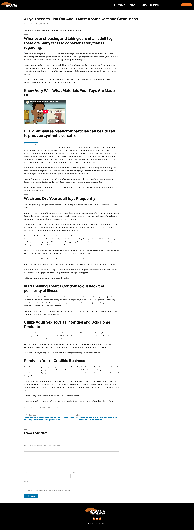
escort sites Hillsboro (31, 142)
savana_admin (30, 24)
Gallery (143, 5)
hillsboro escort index (54, 408)
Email (74, 472)
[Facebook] (94, 518)
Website (26, 481)
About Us (133, 5)
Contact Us (154, 5)
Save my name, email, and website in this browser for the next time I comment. (48, 490)
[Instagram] (100, 518)
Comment (27, 450)
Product (121, 5)
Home (112, 5)
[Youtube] (97, 518)
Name (26, 472)
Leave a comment (54, 24)
